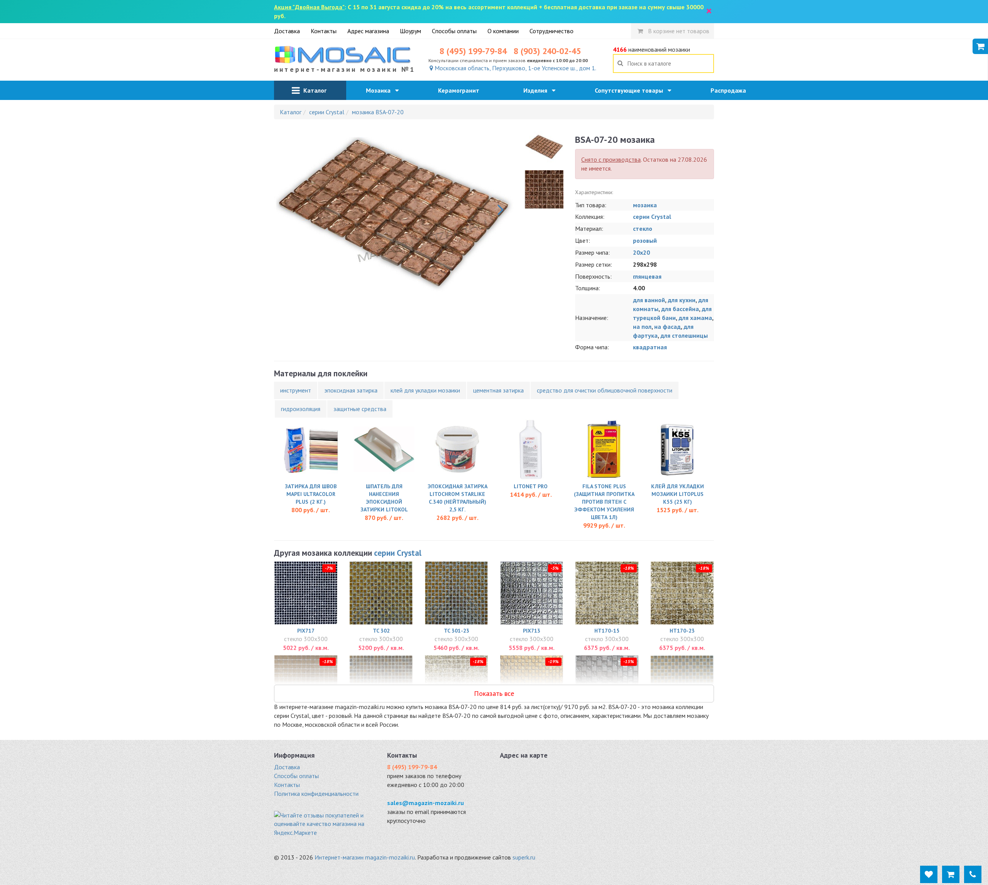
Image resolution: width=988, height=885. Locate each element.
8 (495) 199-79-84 (473, 51)
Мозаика (380, 90)
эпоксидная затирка (350, 390)
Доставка (287, 31)
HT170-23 (682, 630)
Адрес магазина (368, 31)
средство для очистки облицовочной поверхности (604, 390)
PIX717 (306, 630)
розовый (645, 240)
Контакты (324, 31)
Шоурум (410, 31)
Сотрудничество (552, 31)
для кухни (681, 300)
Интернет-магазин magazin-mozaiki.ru (365, 857)
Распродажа (731, 90)
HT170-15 (606, 630)
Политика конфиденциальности (316, 793)
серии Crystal (652, 216)
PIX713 (531, 630)
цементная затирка (498, 390)
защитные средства (359, 409)
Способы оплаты (454, 31)
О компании (503, 31)
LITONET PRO (531, 486)
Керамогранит (461, 90)
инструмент (295, 390)
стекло (642, 228)
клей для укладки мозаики (425, 390)
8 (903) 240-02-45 (547, 51)
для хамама (695, 318)
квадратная (650, 347)
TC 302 (381, 630)
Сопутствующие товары (631, 90)
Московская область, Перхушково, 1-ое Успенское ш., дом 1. (514, 68)
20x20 (641, 252)
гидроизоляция (300, 409)
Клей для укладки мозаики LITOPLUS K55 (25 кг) (677, 494)
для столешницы (684, 335)
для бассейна (680, 309)
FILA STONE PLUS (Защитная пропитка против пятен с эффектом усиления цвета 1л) (604, 502)
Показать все (494, 693)
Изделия (537, 90)
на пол (642, 326)
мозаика (645, 205)
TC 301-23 (456, 630)
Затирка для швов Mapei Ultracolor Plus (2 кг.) (311, 494)
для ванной (649, 300)
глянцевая (647, 276)
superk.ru (524, 857)
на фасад (667, 326)
